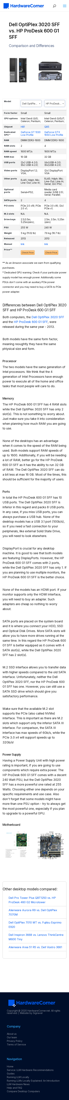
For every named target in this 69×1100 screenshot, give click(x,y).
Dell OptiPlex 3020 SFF (47, 317)
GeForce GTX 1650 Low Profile (53, 133)
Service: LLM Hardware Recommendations (30, 1070)
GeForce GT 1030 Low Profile (31, 133)
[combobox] (31, 103)
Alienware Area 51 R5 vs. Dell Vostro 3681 (35, 947)
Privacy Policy (14, 1040)
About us (12, 1033)
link (22, 244)
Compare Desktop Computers (23, 1091)
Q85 (46, 126)
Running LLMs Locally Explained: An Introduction (33, 1080)
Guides (11, 1073)
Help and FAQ (14, 1087)
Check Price (28, 252)
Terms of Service (16, 1044)
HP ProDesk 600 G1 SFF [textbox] (55, 103)
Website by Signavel (31, 1013)
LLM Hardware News (18, 1084)
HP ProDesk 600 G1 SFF (31, 322)
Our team (12, 1037)
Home (10, 1066)
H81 (23, 126)
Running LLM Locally (18, 1077)
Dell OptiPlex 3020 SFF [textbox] (31, 103)
